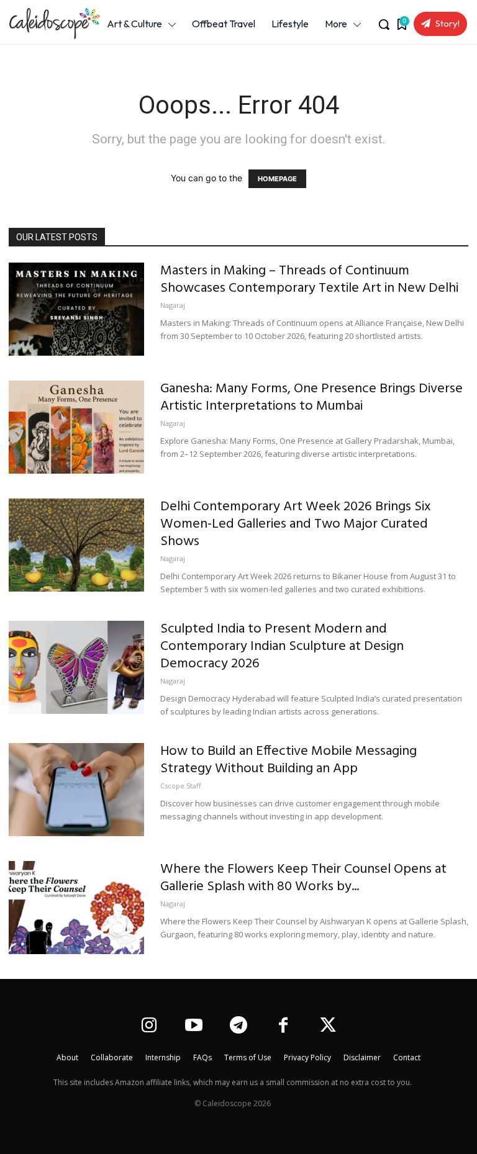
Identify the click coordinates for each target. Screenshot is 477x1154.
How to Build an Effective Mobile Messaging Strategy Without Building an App (288, 760)
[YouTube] (193, 1026)
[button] (384, 24)
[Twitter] (328, 1026)
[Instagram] (149, 1026)
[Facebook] (283, 1026)
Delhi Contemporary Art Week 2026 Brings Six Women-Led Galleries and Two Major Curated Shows (295, 524)
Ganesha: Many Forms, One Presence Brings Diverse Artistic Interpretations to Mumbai (311, 397)
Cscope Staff (180, 785)
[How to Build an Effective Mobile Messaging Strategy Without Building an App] (76, 789)
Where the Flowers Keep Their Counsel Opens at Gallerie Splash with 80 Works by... (303, 878)
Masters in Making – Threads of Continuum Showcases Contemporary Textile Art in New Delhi (309, 279)
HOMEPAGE (277, 178)
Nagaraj (172, 305)
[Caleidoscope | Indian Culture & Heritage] (48, 23)
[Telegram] (238, 1026)
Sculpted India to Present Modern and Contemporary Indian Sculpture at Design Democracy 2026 (282, 646)
